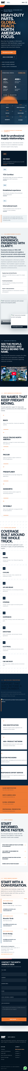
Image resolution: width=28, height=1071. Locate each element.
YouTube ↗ (17, 1057)
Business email (4, 984)
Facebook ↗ (17, 1055)
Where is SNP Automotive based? (10, 863)
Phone (2, 991)
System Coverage (4, 1057)
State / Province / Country (7, 997)
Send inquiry (14, 1019)
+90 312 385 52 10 (5, 950)
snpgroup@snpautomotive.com (7, 952)
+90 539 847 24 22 (7, 941)
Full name (3, 971)
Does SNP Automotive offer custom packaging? (11, 858)
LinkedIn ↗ (17, 1051)
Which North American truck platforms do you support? (12, 845)
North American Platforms (6, 1055)
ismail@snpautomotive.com (9, 939)
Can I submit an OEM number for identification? (10, 852)
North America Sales (19, 1049)
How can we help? (5, 1004)
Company (3, 977)
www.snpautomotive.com (7, 954)
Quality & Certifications (6, 1051)
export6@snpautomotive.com (10, 924)
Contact (2, 1059)
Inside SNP (3, 1053)
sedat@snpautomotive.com (9, 909)
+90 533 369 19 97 (7, 910)
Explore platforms (8, 52)
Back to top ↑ (4, 1068)
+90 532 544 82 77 (7, 925)
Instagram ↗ (17, 1053)
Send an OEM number (9, 57)
